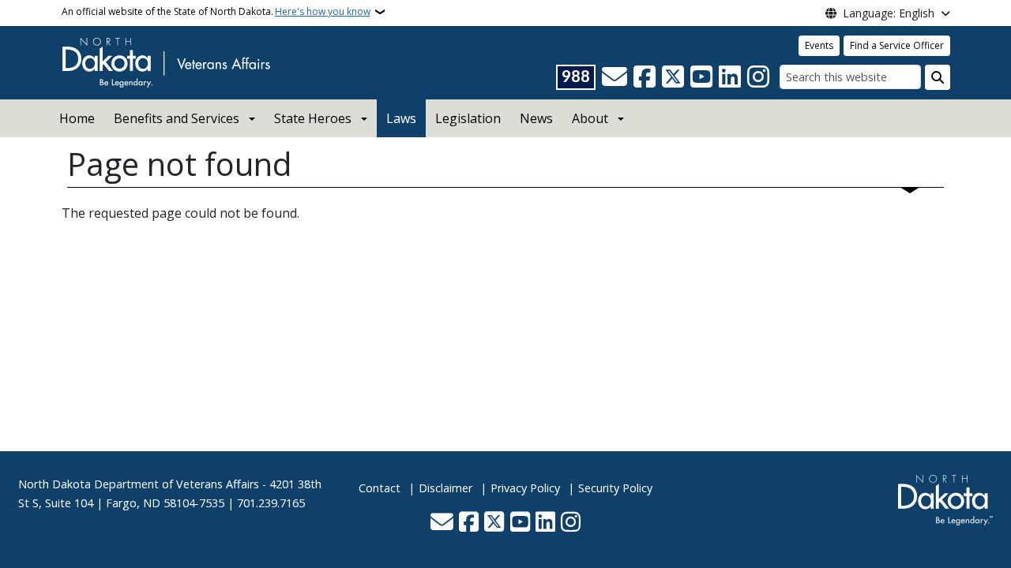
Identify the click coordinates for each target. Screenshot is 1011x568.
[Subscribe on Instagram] (758, 77)
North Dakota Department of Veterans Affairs (138, 483)
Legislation (468, 118)
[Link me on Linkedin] (730, 77)
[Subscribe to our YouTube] (701, 77)
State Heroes (312, 118)
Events (819, 45)
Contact (379, 487)
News (536, 118)
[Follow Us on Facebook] (644, 77)
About (590, 118)
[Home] (166, 61)
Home (77, 118)
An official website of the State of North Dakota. (216, 11)
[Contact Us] (614, 77)
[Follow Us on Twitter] (673, 77)
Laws (401, 118)
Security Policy (615, 487)
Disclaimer (445, 487)
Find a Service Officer (897, 45)
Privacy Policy (525, 487)
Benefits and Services (176, 118)
